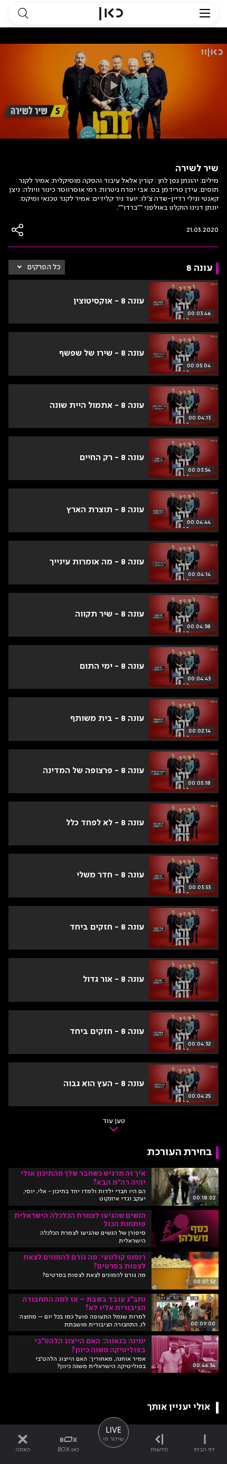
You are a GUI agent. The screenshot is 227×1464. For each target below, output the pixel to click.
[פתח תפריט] (205, 14)
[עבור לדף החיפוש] (22, 13)
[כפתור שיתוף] (17, 230)
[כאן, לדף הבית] (111, 14)
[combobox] (36, 267)
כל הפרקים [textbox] (44, 267)
